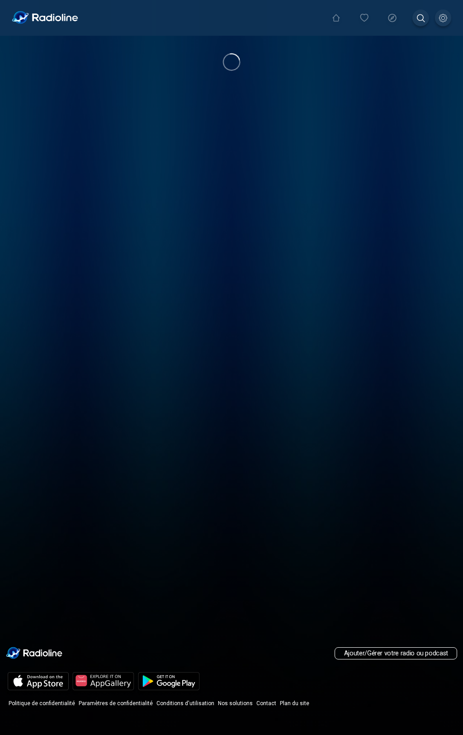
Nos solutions (235, 703)
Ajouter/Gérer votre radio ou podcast (396, 653)
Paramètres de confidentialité (116, 703)
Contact (266, 703)
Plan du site (294, 703)
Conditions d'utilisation (185, 703)
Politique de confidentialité (42, 703)
